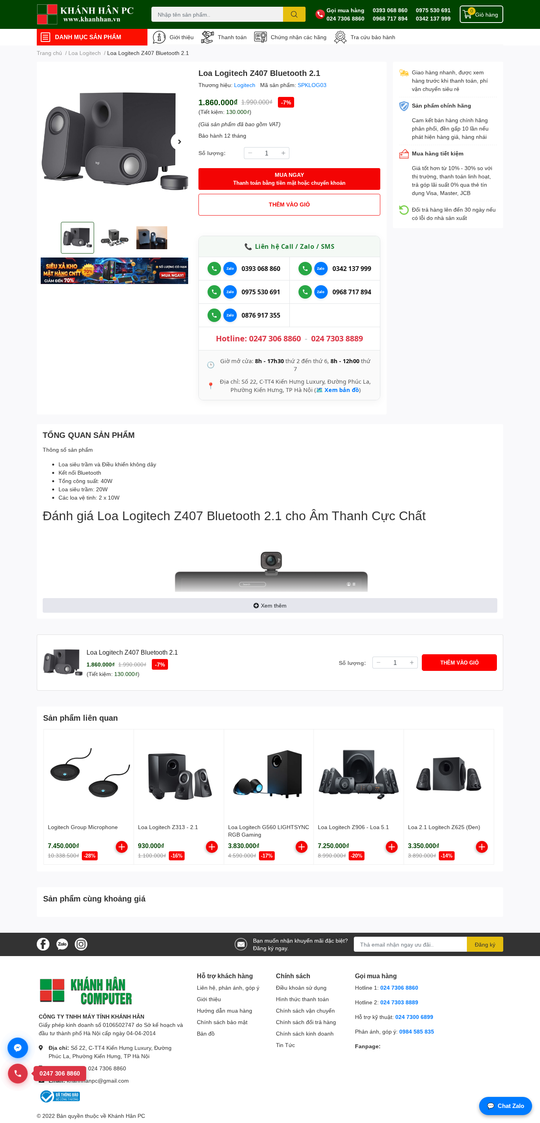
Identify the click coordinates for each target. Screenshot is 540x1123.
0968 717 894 (390, 18)
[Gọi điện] (214, 268)
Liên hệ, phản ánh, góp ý (228, 987)
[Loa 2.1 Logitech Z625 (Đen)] (449, 774)
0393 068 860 (390, 10)
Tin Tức (285, 1045)
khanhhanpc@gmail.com (98, 1080)
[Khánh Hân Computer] (86, 14)
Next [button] (179, 141)
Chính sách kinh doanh (305, 1033)
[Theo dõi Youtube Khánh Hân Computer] (81, 943)
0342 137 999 (433, 18)
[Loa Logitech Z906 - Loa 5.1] (358, 774)
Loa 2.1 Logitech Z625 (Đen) (444, 827)
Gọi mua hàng (345, 10)
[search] (294, 14)
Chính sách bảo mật (222, 1022)
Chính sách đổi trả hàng (306, 1022)
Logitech (245, 84)
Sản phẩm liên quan (80, 717)
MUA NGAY (289, 178)
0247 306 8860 (275, 338)
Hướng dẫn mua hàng (224, 1010)
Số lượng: (212, 153)
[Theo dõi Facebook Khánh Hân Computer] (43, 943)
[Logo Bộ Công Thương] (59, 1096)
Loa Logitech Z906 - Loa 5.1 (353, 827)
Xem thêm (274, 605)
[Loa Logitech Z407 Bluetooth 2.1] (114, 142)
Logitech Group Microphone (83, 827)
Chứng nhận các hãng (299, 37)
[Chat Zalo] (230, 268)
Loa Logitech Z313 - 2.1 (168, 827)
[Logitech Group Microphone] (88, 774)
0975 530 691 (433, 10)
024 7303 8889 (337, 338)
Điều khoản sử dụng (301, 987)
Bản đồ (206, 1033)
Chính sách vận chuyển (305, 1010)
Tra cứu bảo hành (373, 37)
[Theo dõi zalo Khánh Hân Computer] (62, 943)
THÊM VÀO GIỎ (289, 204)
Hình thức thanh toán (302, 999)
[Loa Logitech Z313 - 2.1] (179, 774)
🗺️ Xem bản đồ (337, 390)
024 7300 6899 (414, 1016)
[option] (114, 142)
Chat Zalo (505, 1105)
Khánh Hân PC (126, 1115)
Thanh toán (232, 37)
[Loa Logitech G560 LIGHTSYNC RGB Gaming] (269, 774)
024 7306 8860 (345, 18)
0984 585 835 (416, 1031)
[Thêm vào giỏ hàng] (122, 847)
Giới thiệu (182, 37)
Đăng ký (485, 944)
